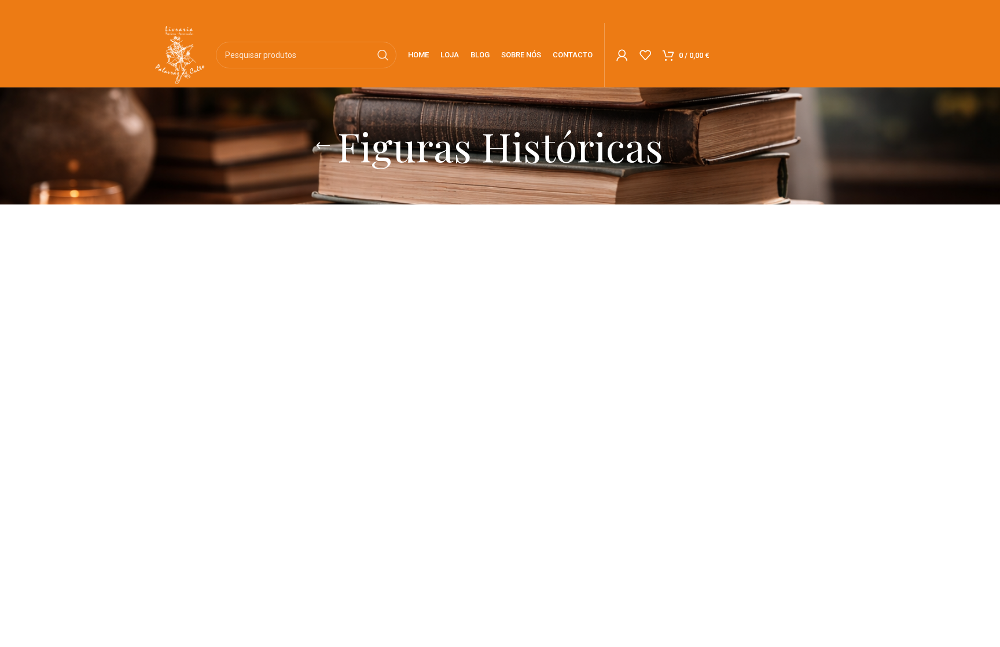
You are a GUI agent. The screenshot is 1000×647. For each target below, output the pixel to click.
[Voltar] (322, 146)
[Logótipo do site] (179, 54)
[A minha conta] (622, 55)
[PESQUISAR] (383, 55)
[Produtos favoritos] (645, 55)
